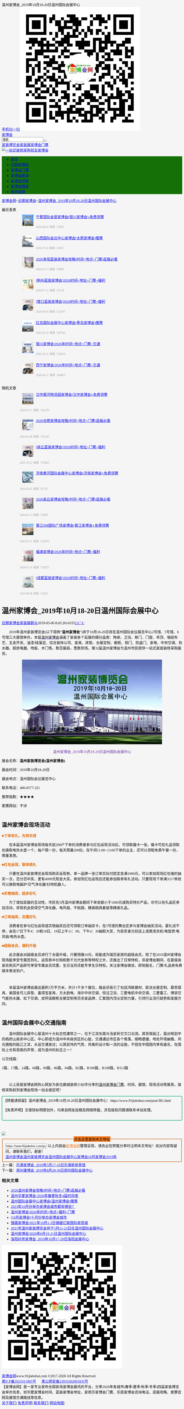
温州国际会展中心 (62, 1157)
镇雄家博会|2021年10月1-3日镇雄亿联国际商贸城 (49, 1223)
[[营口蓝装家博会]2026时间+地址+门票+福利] (28, 305)
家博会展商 (20, 175)
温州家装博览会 (35, 1157)
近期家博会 (20, 165)
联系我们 (41, 1403)
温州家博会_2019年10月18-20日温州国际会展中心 (77, 201)
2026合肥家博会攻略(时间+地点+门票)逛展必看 (73, 421)
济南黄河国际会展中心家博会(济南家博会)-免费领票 (77, 473)
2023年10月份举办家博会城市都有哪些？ (43, 1207)
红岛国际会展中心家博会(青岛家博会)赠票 (69, 323)
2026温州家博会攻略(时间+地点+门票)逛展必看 (48, 1190)
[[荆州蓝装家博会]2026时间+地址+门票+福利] (28, 283)
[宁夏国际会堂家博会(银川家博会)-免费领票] (28, 220)
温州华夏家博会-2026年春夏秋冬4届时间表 (44, 1196)
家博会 (7, 135)
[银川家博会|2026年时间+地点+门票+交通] (28, 347)
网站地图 (57, 1403)
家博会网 (9, 201)
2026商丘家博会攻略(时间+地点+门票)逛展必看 (73, 499)
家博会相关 (20, 186)
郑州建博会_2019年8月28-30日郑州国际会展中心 (54, 1170)
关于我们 (9, 1403)
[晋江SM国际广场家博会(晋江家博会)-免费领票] (28, 529)
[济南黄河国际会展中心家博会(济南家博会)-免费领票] (28, 477)
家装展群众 (29, 623)
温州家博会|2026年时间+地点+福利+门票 (43, 1212)
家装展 (25, 145)
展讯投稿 (18, 192)
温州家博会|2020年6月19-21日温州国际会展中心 (48, 1234)
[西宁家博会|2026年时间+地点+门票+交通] (28, 368)
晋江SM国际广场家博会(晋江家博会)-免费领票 (72, 525)
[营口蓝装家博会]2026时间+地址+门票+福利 (70, 302)
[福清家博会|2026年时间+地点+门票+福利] (28, 555)
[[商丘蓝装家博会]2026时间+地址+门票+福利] (28, 451)
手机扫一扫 (11, 129)
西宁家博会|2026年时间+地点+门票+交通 (68, 365)
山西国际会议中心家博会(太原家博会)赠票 (69, 238)
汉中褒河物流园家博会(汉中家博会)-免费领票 (71, 395)
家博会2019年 (106, 1157)
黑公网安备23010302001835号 (65, 1381)
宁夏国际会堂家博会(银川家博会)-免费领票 (70, 217)
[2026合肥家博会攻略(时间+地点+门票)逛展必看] (28, 424)
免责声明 (25, 1403)
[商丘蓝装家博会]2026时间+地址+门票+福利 (70, 447)
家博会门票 (39, 145)
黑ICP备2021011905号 (19, 1381)
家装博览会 (11, 145)
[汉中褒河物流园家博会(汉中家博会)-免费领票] (28, 398)
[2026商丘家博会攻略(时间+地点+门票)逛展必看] (28, 503)
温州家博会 (14, 1157)
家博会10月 (86, 1157)
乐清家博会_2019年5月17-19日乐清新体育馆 (50, 1165)
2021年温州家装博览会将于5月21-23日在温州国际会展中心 (57, 1228)
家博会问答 (20, 181)
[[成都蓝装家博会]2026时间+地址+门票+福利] (28, 582)
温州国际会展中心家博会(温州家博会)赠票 (44, 1201)
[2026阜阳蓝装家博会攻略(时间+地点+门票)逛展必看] (28, 262)
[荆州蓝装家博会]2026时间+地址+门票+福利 (70, 280)
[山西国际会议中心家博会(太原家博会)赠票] (28, 241)
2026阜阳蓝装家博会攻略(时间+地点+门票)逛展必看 (77, 259)
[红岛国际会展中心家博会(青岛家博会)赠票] (28, 326)
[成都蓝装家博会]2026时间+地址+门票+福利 (70, 578)
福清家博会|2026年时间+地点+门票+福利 (68, 552)
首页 (14, 159)
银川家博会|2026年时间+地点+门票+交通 (68, 344)
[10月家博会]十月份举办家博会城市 (39, 1217)
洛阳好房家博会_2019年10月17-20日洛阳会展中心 (50, 1239)
